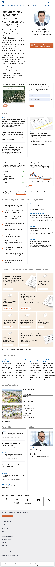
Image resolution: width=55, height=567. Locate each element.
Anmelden (41, 327)
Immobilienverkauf (21, 360)
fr (6, 551)
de (2, 551)
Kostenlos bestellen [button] (8, 289)
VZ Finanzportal (34, 2)
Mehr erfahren (48, 106)
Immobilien (28, 5)
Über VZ (4, 531)
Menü (51, 2)
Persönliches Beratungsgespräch (6, 503)
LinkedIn (7, 555)
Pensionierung (5, 5)
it (10, 551)
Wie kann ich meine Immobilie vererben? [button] (14, 225)
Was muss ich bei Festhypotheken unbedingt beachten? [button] (13, 261)
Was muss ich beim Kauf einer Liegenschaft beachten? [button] (15, 212)
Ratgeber (5, 528)
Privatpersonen (7, 521)
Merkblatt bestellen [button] (8, 309)
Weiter (32, 105)
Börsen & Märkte (43, 2)
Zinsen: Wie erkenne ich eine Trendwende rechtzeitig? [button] (15, 254)
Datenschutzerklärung (6, 560)
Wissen (27, 2)
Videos (38, 503)
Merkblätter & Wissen (17, 503)
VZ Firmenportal (8, 548)
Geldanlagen (14, 5)
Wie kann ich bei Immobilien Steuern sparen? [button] (13, 230)
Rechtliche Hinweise (5, 559)
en (14, 551)
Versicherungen (49, 5)
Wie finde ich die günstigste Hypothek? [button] (13, 249)
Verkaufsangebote (34, 360)
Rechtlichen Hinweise (17, 565)
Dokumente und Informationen (7, 562)
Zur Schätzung (25, 345)
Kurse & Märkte (7, 545)
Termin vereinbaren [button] (40, 45)
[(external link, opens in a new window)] (27, 396)
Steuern (35, 5)
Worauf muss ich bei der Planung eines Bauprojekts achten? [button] (13, 243)
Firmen (4, 524)
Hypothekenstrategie (48, 360)
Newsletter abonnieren (7, 536)
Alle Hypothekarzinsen (8, 185)
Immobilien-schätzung (5, 360)
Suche (18, 2)
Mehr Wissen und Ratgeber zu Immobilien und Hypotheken (16, 349)
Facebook (12, 555)
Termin (22, 2)
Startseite (4, 512)
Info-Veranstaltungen (27, 503)
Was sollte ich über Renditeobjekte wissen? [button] (15, 236)
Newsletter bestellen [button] (21, 193)
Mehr (30, 184)
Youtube (3, 555)
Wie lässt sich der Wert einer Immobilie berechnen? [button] (14, 206)
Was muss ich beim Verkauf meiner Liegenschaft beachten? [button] (14, 219)
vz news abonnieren (6, 539)
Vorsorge (41, 5)
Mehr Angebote (6, 421)
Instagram (16, 555)
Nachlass (21, 5)
